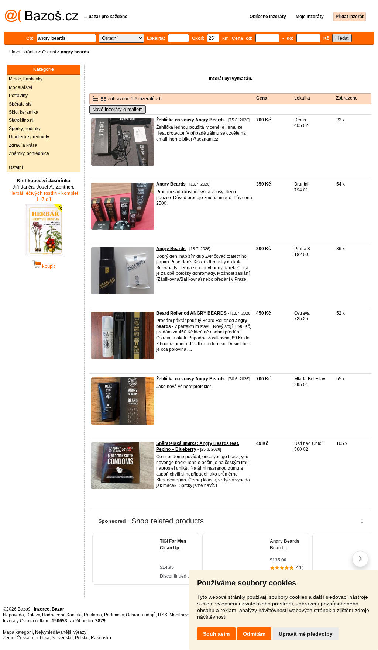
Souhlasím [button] (216, 634)
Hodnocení (53, 615)
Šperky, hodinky (25, 128)
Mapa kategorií (18, 632)
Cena (261, 98)
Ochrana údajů (141, 615)
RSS (162, 615)
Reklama (93, 615)
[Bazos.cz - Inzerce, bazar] (41, 20)
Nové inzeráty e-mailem (117, 109)
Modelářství (20, 87)
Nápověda (13, 615)
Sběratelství (20, 104)
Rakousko (101, 637)
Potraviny (18, 95)
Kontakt (74, 615)
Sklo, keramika (23, 112)
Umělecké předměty (29, 136)
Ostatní (49, 52)
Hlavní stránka (22, 52)
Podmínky (114, 615)
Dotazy (33, 615)
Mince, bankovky (25, 79)
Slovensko (62, 637)
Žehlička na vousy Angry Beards (190, 119)
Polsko (82, 637)
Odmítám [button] (254, 634)
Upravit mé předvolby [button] (306, 634)
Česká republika (33, 637)
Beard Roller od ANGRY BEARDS (191, 313)
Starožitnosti (21, 120)
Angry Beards (171, 184)
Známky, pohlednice (29, 153)
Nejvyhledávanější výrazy (60, 632)
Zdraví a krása (23, 145)
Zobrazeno (347, 98)
